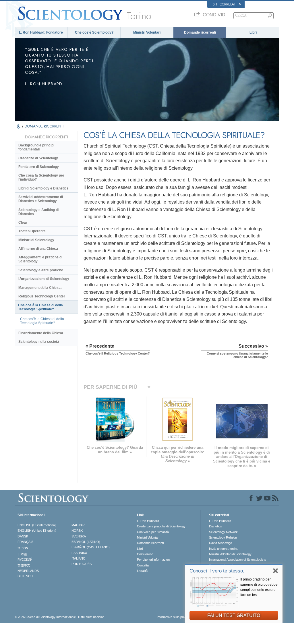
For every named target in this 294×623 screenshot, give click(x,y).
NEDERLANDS (28, 570)
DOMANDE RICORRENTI (44, 126)
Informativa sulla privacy (174, 617)
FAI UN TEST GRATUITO (233, 615)
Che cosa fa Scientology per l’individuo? (41, 177)
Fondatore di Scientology (38, 167)
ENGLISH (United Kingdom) (37, 530)
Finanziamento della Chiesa (40, 333)
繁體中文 (24, 565)
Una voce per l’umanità (153, 532)
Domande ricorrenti (200, 32)
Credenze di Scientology (38, 158)
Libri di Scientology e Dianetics (43, 188)
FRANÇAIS (25, 541)
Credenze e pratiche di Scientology (161, 526)
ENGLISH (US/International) (37, 525)
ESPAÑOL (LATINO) (85, 541)
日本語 (22, 554)
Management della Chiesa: (40, 288)
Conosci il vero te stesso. (216, 571)
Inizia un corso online (223, 548)
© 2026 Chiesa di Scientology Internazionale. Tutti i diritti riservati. (60, 617)
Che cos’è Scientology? (94, 32)
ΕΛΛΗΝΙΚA (79, 553)
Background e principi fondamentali (36, 147)
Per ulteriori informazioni (153, 559)
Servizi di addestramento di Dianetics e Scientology (40, 199)
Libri (253, 32)
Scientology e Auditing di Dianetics (38, 212)
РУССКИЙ (25, 559)
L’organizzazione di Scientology (43, 279)
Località (142, 570)
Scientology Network (223, 532)
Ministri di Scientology (36, 240)
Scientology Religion (223, 537)
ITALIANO (78, 558)
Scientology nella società (38, 342)
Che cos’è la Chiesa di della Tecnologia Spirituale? (40, 307)
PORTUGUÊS (81, 564)
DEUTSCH (25, 576)
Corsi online (145, 554)
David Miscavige (220, 543)
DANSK (23, 536)
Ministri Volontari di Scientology (230, 554)
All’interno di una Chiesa (38, 249)
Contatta (143, 565)
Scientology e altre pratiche (40, 270)
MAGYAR (78, 525)
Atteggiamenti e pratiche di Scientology (40, 259)
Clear (22, 222)
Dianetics (215, 526)
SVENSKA (78, 536)
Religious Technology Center (41, 296)
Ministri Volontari (146, 32)
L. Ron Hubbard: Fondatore (41, 32)
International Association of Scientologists (237, 559)
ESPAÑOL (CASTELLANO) (90, 547)
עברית (23, 547)
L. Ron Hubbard (148, 521)
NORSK (77, 530)
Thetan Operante (32, 231)
